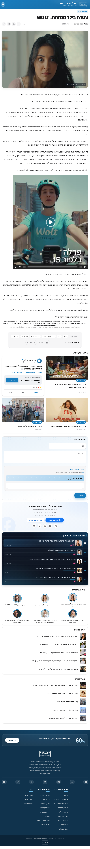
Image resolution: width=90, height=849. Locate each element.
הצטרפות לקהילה (62, 816)
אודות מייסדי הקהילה (61, 799)
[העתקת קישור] (4, 24)
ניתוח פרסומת (35, 336)
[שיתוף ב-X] (14, 24)
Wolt (65, 336)
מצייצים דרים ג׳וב (27, 799)
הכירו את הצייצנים (44, 795)
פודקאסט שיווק (45, 803)
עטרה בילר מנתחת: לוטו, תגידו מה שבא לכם (63, 718)
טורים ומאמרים (45, 812)
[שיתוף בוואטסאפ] (9, 24)
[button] (50, 222)
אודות (66, 795)
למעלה (45, 842)
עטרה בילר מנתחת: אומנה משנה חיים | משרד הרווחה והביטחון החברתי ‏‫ (55, 685)
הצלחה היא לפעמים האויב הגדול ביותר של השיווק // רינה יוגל (58, 669)
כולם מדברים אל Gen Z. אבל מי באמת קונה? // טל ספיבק (59, 644)
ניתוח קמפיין (82, 11)
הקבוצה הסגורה (34, 520)
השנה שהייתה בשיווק (43, 820)
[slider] (52, 266)
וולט (59, 336)
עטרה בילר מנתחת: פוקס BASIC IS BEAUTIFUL (68, 426)
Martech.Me (45, 825)
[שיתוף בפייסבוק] (19, 24)
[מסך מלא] (16, 267)
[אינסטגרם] (56, 526)
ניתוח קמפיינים (45, 808)
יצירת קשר (64, 825)
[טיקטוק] (40, 526)
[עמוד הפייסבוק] (85, 782)
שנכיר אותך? (46, 799)
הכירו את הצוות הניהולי (61, 803)
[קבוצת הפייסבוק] (72, 782)
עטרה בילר (83, 322)
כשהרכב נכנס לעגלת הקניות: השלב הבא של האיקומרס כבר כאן (57, 636)
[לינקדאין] (50, 526)
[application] (50, 222)
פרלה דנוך (15, 336)
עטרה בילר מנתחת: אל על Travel (29, 426)
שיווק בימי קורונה (28, 795)
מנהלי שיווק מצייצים (68, 3)
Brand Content (28, 803)
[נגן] (85, 267)
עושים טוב (46, 816)
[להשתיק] (20, 267)
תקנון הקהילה (63, 829)
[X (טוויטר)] (31, 782)
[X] (45, 526)
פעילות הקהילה (63, 808)
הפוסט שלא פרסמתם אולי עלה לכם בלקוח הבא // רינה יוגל (59, 653)
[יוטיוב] (34, 526)
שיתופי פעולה (63, 812)
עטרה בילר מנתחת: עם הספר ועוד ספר (65, 710)
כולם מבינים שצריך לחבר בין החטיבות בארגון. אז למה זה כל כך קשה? (55, 661)
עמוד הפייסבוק (53, 520)
